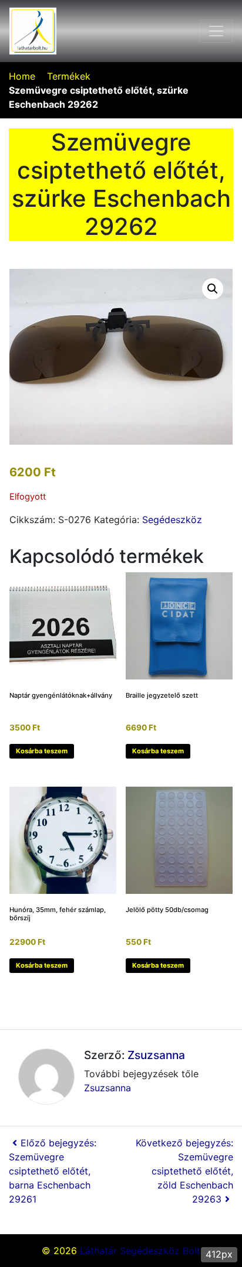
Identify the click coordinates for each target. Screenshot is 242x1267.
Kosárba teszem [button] (42, 751)
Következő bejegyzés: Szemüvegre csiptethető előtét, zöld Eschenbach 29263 (184, 1171)
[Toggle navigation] (216, 31)
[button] (212, 288)
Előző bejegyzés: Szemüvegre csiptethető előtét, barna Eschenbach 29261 (52, 1171)
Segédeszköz (172, 519)
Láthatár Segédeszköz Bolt (140, 1250)
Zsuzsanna (156, 1055)
